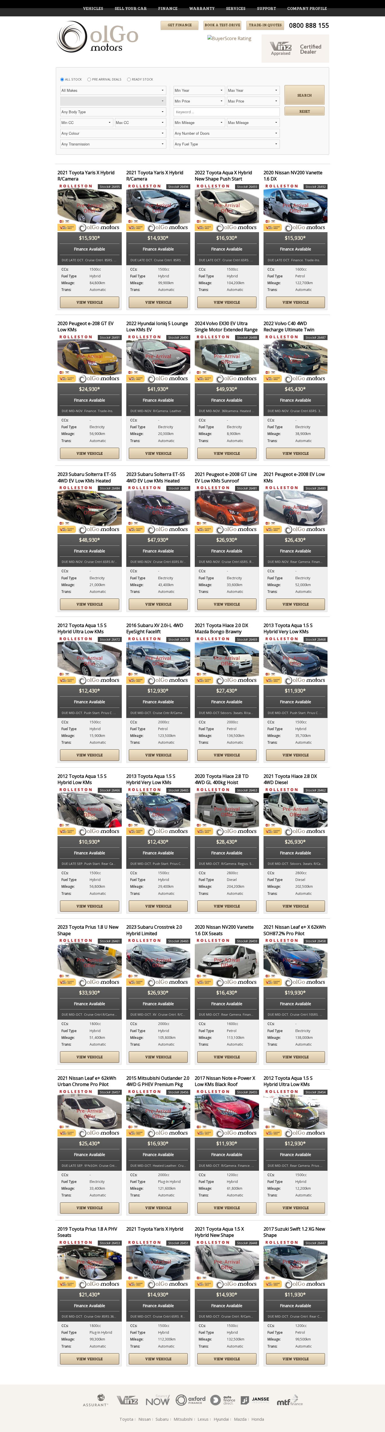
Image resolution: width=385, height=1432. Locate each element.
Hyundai (221, 1419)
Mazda (240, 1419)
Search (304, 95)
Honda (257, 1419)
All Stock (73, 79)
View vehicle (89, 302)
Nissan (144, 1419)
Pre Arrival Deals (106, 79)
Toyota (126, 1419)
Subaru (162, 1419)
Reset (304, 111)
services (235, 8)
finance (168, 8)
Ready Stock (142, 79)
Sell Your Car (131, 8)
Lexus (203, 1419)
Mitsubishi (183, 1419)
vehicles (93, 8)
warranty (202, 8)
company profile (307, 8)
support (266, 8)
